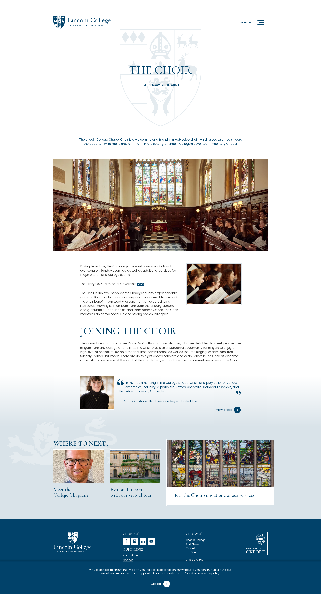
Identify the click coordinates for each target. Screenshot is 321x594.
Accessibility (131, 555)
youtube (151, 541)
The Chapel (173, 85)
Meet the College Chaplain (71, 492)
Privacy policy (210, 574)
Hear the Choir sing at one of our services (213, 495)
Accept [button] (156, 584)
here (140, 284)
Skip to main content (22, 4)
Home (143, 85)
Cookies (128, 560)
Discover (156, 85)
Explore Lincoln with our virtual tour (131, 492)
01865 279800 (195, 560)
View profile (224, 410)
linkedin (143, 541)
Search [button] (245, 22)
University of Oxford (256, 543)
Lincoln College (73, 542)
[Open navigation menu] (260, 22)
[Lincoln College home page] (82, 22)
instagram (134, 541)
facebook (126, 541)
